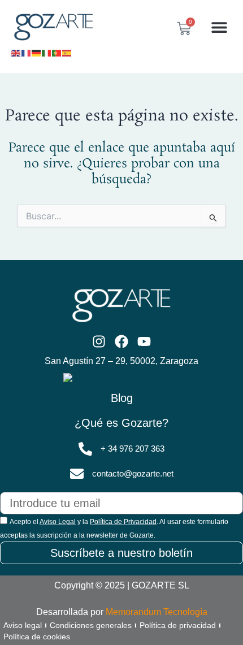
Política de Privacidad (123, 522)
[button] (219, 27)
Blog (122, 398)
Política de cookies (36, 636)
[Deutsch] (37, 52)
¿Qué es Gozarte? (121, 423)
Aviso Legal (58, 522)
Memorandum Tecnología (156, 612)
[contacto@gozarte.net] (77, 473)
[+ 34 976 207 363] (85, 449)
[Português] (57, 52)
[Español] (67, 52)
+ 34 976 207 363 (132, 448)
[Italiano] (47, 52)
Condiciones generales (91, 625)
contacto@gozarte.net (132, 473)
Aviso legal (22, 625)
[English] (16, 52)
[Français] (26, 52)
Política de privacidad (178, 625)
